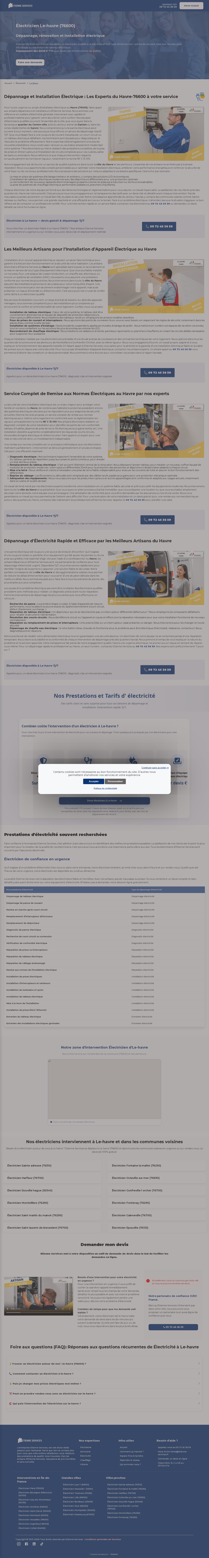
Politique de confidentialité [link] (105, 788)
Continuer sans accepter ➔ (155, 767)
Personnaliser (115, 781)
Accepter (94, 781)
